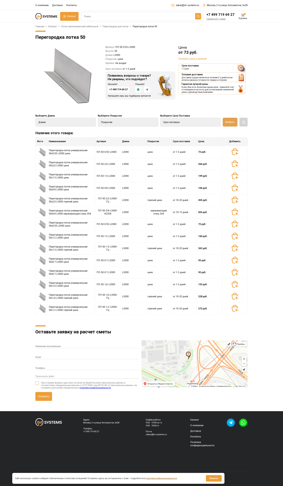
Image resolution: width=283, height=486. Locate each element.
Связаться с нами (216, 19)
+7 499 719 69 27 (220, 15)
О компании (41, 5)
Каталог (52, 26)
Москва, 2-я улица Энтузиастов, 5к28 (227, 5)
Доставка (57, 5)
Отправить (44, 396)
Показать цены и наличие (192, 58)
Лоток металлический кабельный (79, 26)
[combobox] (142, 16)
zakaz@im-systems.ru (187, 5)
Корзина (243, 16)
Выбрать (230, 122)
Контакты (71, 5)
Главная (39, 26)
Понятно (213, 478)
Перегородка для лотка (115, 26)
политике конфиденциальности (95, 388)
